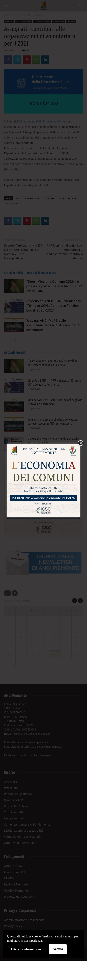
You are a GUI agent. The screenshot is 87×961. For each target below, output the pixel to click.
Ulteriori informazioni (26, 949)
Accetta (58, 949)
